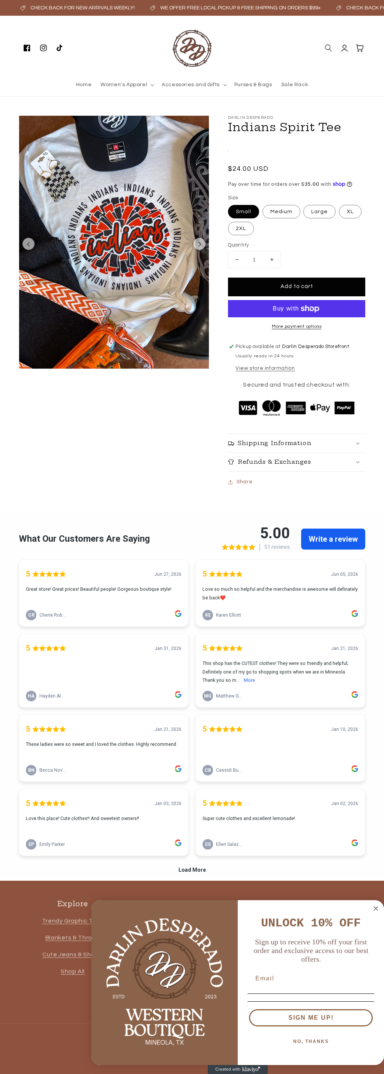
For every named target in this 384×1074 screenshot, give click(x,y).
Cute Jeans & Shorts (72, 954)
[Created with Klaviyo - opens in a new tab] (238, 1069)
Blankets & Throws (72, 938)
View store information (265, 368)
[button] (126, 85)
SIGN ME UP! (311, 1017)
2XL (241, 228)
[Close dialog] (375, 908)
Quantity (238, 245)
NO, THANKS (311, 1041)
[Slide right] (200, 244)
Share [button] (244, 481)
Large (319, 211)
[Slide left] (28, 244)
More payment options (296, 326)
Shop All (73, 971)
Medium (281, 211)
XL (350, 211)
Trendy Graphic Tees (73, 921)
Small (243, 211)
